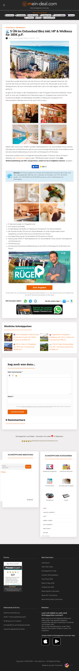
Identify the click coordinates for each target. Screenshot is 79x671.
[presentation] (9, 375)
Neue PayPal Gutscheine (50, 591)
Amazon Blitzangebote (50, 575)
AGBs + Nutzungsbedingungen (15, 617)
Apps (44, 516)
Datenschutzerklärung (12, 613)
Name (11, 396)
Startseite (10, 27)
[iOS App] (64, 301)
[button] (9, 375)
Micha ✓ (10, 38)
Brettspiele (47, 528)
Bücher (45, 532)
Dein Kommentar (15, 372)
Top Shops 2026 (47, 579)
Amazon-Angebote (49, 512)
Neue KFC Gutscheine (49, 595)
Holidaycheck (20, 158)
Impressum (46, 563)
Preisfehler (70, 622)
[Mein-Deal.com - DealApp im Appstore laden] (47, 641)
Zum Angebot (39, 287)
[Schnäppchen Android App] (71, 301)
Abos (44, 508)
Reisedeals (21, 27)
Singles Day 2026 (48, 587)
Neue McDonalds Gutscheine (52, 599)
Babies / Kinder (47, 520)
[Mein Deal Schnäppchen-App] (58, 641)
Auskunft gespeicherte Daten (14, 629)
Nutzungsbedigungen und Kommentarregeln (37, 406)
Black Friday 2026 (48, 583)
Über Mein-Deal (47, 567)
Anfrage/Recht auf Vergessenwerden (17, 625)
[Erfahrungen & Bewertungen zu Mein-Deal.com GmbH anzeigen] (13, 577)
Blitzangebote (47, 524)
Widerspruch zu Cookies (12, 621)
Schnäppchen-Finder (49, 571)
